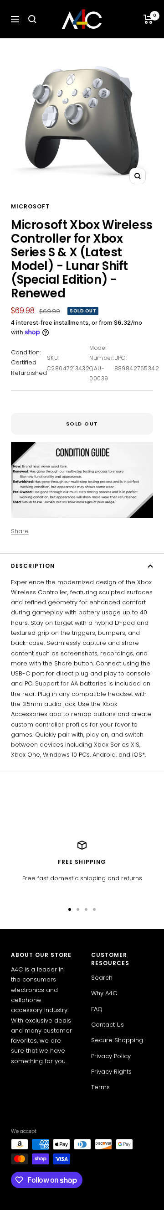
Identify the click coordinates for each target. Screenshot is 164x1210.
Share (20, 531)
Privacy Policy (111, 1056)
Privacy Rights (111, 1071)
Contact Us (107, 1024)
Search (102, 977)
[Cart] (148, 19)
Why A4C (104, 993)
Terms (100, 1087)
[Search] (32, 19)
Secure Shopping (117, 1040)
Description (33, 566)
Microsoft (30, 206)
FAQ (96, 1009)
